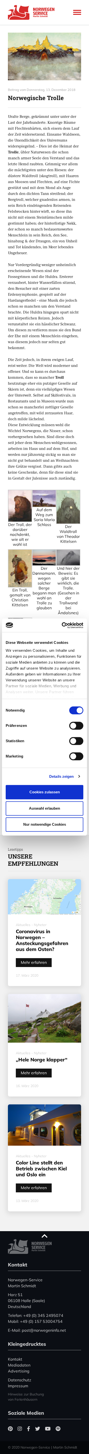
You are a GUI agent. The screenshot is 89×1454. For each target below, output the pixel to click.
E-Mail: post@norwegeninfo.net (37, 1330)
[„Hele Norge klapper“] (44, 1018)
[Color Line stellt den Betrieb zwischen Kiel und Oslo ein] (44, 1125)
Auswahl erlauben (44, 808)
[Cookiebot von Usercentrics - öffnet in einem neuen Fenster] (62, 625)
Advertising (18, 1371)
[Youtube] (48, 1429)
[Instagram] (20, 1429)
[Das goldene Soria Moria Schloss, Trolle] (44, 56)
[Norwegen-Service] (32, 12)
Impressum (18, 1385)
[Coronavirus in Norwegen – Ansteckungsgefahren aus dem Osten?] (44, 897)
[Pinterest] (10, 1429)
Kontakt (15, 1359)
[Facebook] (28, 1429)
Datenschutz (19, 1379)
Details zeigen (61, 776)
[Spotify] (58, 1429)
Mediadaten (19, 1365)
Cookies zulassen (44, 792)
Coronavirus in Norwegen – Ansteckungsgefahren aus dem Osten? (42, 940)
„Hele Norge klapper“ (41, 1059)
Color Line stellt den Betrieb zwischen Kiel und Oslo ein (41, 1168)
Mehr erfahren (34, 962)
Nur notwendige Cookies (44, 824)
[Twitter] (37, 1429)
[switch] (76, 726)
